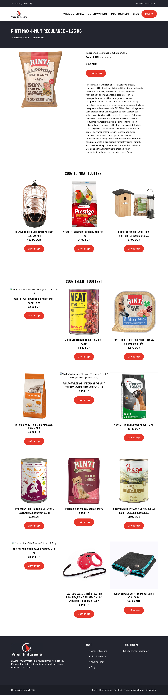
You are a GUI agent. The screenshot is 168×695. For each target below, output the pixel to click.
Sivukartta (151, 690)
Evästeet (118, 690)
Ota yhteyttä (105, 690)
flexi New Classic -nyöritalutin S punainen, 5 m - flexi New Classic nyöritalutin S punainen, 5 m (84, 597)
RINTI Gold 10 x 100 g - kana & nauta (84, 509)
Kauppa (149, 14)
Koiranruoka (38, 37)
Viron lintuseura (73, 13)
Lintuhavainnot (97, 13)
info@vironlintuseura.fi (145, 3)
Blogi (136, 13)
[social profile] (31, 3)
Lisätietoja (96, 73)
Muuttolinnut (120, 13)
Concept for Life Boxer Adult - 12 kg (133, 424)
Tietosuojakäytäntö (134, 690)
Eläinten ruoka (21, 37)
